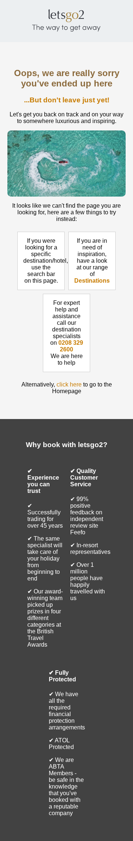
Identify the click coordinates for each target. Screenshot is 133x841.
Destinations (92, 281)
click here (69, 384)
